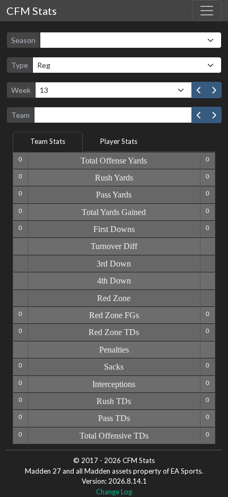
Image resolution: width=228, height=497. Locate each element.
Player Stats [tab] (118, 141)
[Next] (214, 90)
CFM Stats (31, 10)
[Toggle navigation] (207, 10)
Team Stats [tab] (47, 141)
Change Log (114, 491)
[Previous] (199, 90)
